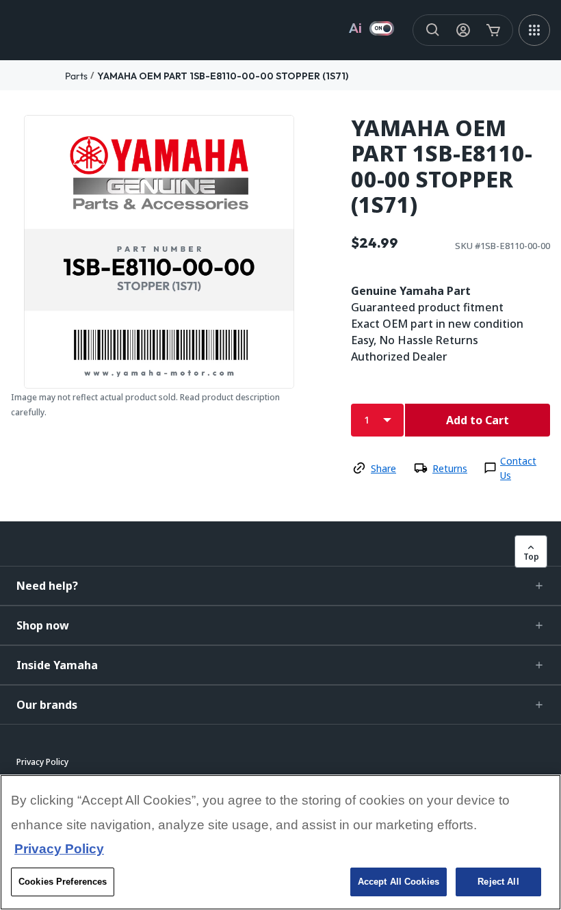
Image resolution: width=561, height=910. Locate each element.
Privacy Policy (59, 849)
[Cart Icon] (493, 30)
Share (383, 468)
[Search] (433, 30)
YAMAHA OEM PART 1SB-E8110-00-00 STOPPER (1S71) (222, 76)
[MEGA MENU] (534, 30)
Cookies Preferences (62, 881)
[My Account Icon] (463, 30)
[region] (280, 842)
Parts (76, 76)
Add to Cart (477, 420)
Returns (449, 468)
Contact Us (518, 468)
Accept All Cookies (398, 881)
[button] (280, 586)
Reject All (498, 881)
